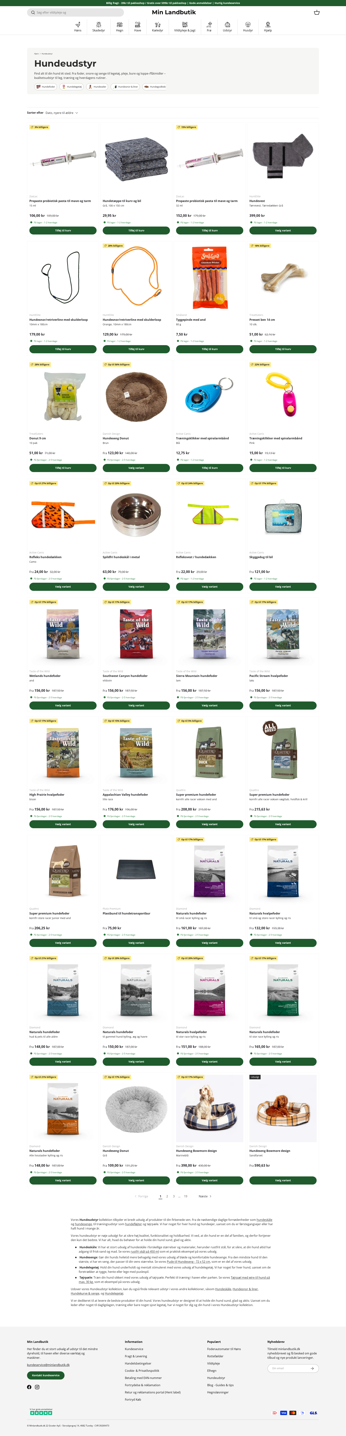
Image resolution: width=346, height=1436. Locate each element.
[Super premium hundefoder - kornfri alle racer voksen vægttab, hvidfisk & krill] (283, 752)
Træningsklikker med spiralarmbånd (202, 438)
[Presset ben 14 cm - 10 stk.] (283, 277)
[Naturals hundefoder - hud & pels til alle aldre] (63, 989)
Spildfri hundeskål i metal (121, 557)
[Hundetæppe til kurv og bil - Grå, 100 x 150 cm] (136, 158)
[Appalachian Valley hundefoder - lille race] (136, 752)
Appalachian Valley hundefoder (125, 795)
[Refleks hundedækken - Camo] (63, 514)
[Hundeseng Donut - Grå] (136, 1108)
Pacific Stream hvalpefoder (268, 676)
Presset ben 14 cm (262, 320)
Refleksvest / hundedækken (196, 557)
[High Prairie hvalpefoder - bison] (63, 752)
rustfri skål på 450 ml (145, 1251)
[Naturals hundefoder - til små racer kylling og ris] (209, 871)
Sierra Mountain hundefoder (196, 676)
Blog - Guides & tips (220, 1385)
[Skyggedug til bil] (283, 514)
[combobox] (75, 12)
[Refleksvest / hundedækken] (209, 514)
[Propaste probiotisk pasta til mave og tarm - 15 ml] (63, 158)
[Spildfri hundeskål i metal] (136, 514)
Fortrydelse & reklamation (142, 1385)
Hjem (36, 54)
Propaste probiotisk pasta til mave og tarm (60, 201)
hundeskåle (264, 1220)
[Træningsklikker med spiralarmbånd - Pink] (283, 396)
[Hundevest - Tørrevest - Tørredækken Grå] (283, 158)
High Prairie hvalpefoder (46, 795)
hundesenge (83, 1224)
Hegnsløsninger (218, 1392)
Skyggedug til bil (261, 557)
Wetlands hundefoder (45, 676)
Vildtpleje (213, 1363)
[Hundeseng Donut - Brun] (136, 396)
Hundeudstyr (47, 54)
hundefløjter (133, 1224)
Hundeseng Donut (116, 438)
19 (185, 1196)
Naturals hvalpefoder (264, 913)
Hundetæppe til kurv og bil (122, 201)
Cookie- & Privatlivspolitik (142, 1371)
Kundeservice (134, 1349)
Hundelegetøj (114, 1293)
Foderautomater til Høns (224, 1349)
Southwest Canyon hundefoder (125, 676)
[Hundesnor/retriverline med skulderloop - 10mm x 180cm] (63, 277)
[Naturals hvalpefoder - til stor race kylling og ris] (209, 989)
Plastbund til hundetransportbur (126, 913)
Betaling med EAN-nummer (143, 1378)
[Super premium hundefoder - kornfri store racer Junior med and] (63, 871)
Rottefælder (215, 1356)
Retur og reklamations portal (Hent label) (153, 1392)
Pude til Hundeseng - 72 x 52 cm (188, 1262)
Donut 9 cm (37, 438)
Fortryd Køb (133, 1400)
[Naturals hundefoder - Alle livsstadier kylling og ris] (63, 1108)
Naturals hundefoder (191, 913)
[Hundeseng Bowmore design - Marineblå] (209, 1108)
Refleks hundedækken (45, 557)
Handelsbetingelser (138, 1363)
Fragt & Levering (136, 1356)
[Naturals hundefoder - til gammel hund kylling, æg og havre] (136, 989)
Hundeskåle (223, 1289)
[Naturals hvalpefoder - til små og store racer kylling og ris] (283, 871)
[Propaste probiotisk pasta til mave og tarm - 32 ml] (209, 158)
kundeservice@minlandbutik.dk (48, 1365)
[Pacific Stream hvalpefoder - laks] (283, 633)
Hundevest (257, 201)
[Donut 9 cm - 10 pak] (63, 396)
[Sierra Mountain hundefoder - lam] (209, 633)
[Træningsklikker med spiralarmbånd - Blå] (209, 396)
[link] (141, 1196)
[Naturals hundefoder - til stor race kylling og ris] (283, 989)
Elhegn (211, 1371)
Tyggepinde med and (191, 320)
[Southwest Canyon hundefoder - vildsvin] (136, 633)
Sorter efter (35, 113)
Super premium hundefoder (196, 795)
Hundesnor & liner (245, 1289)
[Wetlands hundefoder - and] (63, 633)
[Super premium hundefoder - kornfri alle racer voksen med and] (209, 752)
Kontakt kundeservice (45, 1375)
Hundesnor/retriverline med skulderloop (58, 320)
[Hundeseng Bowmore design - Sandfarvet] (283, 1108)
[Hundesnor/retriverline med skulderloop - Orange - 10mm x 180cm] (136, 277)
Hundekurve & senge (85, 1293)
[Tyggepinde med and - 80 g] (209, 277)
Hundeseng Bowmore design (196, 1151)
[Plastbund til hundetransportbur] (136, 871)
